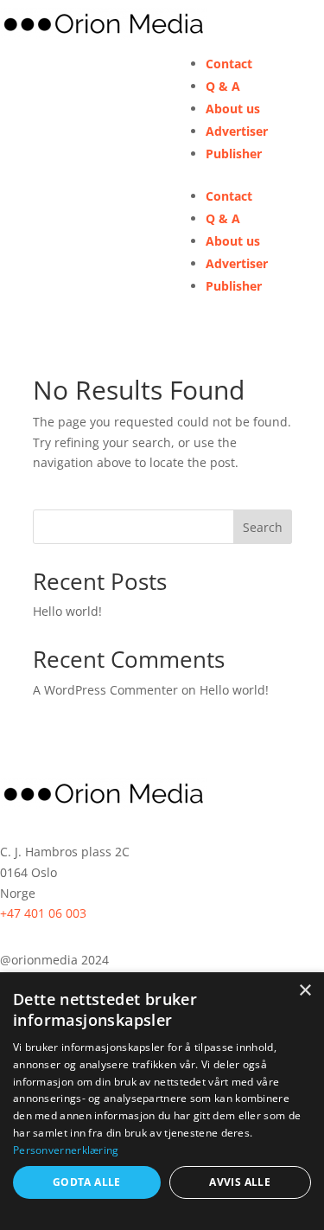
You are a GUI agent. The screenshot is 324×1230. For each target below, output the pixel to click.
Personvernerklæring (66, 1150)
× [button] (304, 990)
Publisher (234, 153)
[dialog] (162, 1101)
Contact (229, 63)
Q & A (223, 86)
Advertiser (237, 131)
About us (233, 108)
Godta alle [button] (87, 1182)
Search (263, 527)
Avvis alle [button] (239, 1182)
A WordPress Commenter (105, 690)
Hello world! (67, 611)
